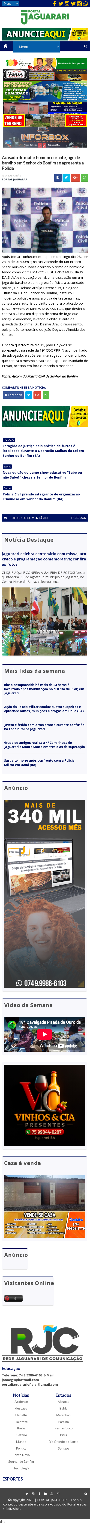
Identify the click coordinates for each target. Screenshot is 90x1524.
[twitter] (60, 3)
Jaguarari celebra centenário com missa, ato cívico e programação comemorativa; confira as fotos (44, 559)
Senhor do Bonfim (21, 1461)
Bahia (7, 466)
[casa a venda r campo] (45, 113)
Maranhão (63, 1415)
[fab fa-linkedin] (45, 1493)
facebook (78, 518)
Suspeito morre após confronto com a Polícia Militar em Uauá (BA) (39, 762)
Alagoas (63, 1401)
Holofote (21, 1422)
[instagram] (66, 3)
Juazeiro (21, 1435)
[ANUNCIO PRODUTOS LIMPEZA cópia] (45, 100)
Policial (9, 439)
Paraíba (63, 1422)
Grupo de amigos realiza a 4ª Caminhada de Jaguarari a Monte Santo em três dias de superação (44, 744)
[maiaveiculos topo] (45, 79)
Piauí (63, 1435)
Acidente (21, 1401)
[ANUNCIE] (45, 39)
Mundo (21, 1442)
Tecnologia (21, 1468)
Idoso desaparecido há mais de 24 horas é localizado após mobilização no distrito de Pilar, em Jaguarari (44, 689)
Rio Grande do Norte (63, 1442)
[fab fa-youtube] (51, 1493)
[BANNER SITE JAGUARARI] (45, 67)
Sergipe (63, 1448)
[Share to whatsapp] (84, 178)
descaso (21, 1408)
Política (21, 1448)
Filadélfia (21, 1415)
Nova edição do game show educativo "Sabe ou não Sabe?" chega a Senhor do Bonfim (42, 474)
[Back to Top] (85, 1493)
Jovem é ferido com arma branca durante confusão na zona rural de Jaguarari (44, 727)
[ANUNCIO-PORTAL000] (45, 425)
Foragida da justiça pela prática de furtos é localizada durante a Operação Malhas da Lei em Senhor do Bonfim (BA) (43, 451)
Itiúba (21, 1428)
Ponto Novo (21, 1455)
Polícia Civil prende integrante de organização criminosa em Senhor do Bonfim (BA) (41, 496)
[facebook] (54, 3)
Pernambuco (63, 1428)
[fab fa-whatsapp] (85, 3)
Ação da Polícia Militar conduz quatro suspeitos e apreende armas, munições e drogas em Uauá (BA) (44, 709)
